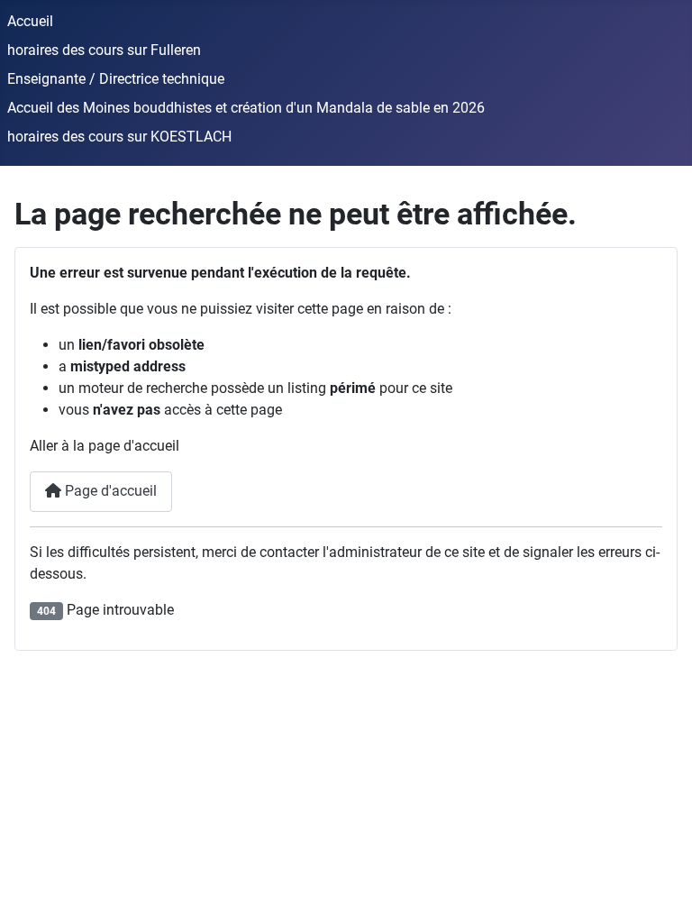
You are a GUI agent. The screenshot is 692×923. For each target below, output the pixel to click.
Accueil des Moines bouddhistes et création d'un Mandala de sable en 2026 (246, 107)
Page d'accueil (109, 490)
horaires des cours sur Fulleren (104, 50)
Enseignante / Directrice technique (115, 78)
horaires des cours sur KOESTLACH (119, 136)
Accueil (30, 21)
